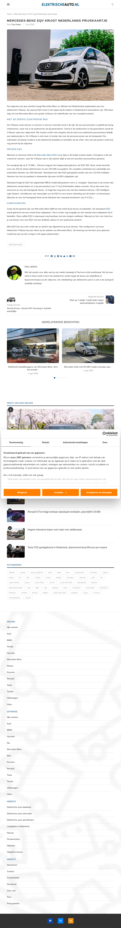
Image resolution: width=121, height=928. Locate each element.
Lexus (27, 583)
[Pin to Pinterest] (58, 256)
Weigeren (22, 492)
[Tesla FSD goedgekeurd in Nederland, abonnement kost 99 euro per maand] (16, 552)
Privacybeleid (13, 903)
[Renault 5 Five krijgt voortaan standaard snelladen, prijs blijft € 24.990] (16, 516)
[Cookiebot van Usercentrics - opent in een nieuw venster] (105, 434)
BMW (59, 573)
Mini (37, 588)
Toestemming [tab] (16, 442)
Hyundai (70, 578)
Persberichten (13, 839)
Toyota (96, 593)
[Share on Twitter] (55, 256)
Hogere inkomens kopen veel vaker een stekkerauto (55, 529)
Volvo (28, 598)
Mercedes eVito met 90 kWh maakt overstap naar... (88, 367)
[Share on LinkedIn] (61, 256)
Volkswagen (14, 598)
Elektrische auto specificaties (20, 820)
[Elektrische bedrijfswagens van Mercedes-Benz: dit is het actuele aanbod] (33, 345)
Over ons (11, 890)
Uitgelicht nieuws (15, 852)
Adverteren (12, 865)
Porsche (103, 588)
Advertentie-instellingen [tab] (75, 442)
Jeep (93, 578)
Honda (59, 578)
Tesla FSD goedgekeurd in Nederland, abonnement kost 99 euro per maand (67, 547)
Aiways (12, 573)
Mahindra (81, 583)
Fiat (28, 578)
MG (29, 588)
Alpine (23, 573)
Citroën (93, 573)
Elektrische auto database (19, 807)
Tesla (85, 593)
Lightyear (39, 583)
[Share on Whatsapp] (67, 256)
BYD (67, 573)
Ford (48, 578)
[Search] (112, 5)
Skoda (34, 593)
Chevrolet (79, 573)
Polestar (90, 588)
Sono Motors (59, 593)
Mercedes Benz (16, 245)
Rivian (24, 593)
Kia (101, 578)
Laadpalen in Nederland (18, 826)
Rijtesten (11, 845)
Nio (45, 588)
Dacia (11, 578)
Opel (65, 588)
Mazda (94, 583)
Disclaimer (12, 884)
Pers (9, 897)
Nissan (55, 588)
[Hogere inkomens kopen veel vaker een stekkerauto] (16, 534)
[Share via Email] (74, 256)
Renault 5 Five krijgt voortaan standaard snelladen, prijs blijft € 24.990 (64, 512)
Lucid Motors (66, 583)
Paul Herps (16, 24)
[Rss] (70, 920)
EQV (108, 209)
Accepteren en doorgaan (99, 492)
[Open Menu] (8, 4)
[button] (10, 353)
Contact (10, 871)
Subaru (74, 593)
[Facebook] (50, 920)
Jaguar (82, 578)
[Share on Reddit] (64, 256)
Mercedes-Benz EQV (47, 155)
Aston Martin (37, 573)
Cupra (105, 573)
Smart (45, 593)
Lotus (52, 583)
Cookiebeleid (13, 878)
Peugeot (77, 588)
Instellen (58, 492)
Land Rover (14, 583)
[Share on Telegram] (71, 256)
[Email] (60, 920)
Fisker (38, 578)
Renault (12, 593)
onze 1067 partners (20, 457)
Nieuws (10, 833)
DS (20, 578)
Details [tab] (45, 442)
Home (9, 14)
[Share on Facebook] (52, 256)
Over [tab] (104, 442)
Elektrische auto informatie (19, 813)
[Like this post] (48, 256)
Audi (50, 573)
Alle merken (12, 627)
